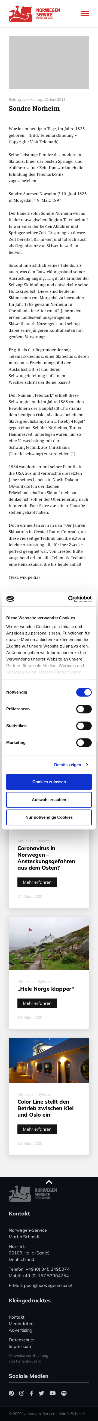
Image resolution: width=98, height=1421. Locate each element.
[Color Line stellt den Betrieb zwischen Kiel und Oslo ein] (49, 1060)
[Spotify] (63, 1393)
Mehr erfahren (37, 882)
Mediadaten (21, 1323)
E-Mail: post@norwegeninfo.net (41, 1285)
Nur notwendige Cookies (49, 817)
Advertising (20, 1330)
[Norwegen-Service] (36, 13)
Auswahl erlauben (49, 799)
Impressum (20, 1346)
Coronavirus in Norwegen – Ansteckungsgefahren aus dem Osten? (46, 858)
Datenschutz (21, 1339)
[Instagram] (21, 1393)
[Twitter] (41, 1393)
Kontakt (16, 1317)
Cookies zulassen (49, 781)
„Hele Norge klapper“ (45, 988)
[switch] (84, 709)
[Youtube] (53, 1393)
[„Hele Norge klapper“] (49, 943)
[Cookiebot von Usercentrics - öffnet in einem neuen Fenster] (69, 599)
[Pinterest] (11, 1393)
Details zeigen (67, 764)
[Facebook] (31, 1393)
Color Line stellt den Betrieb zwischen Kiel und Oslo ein (45, 1108)
